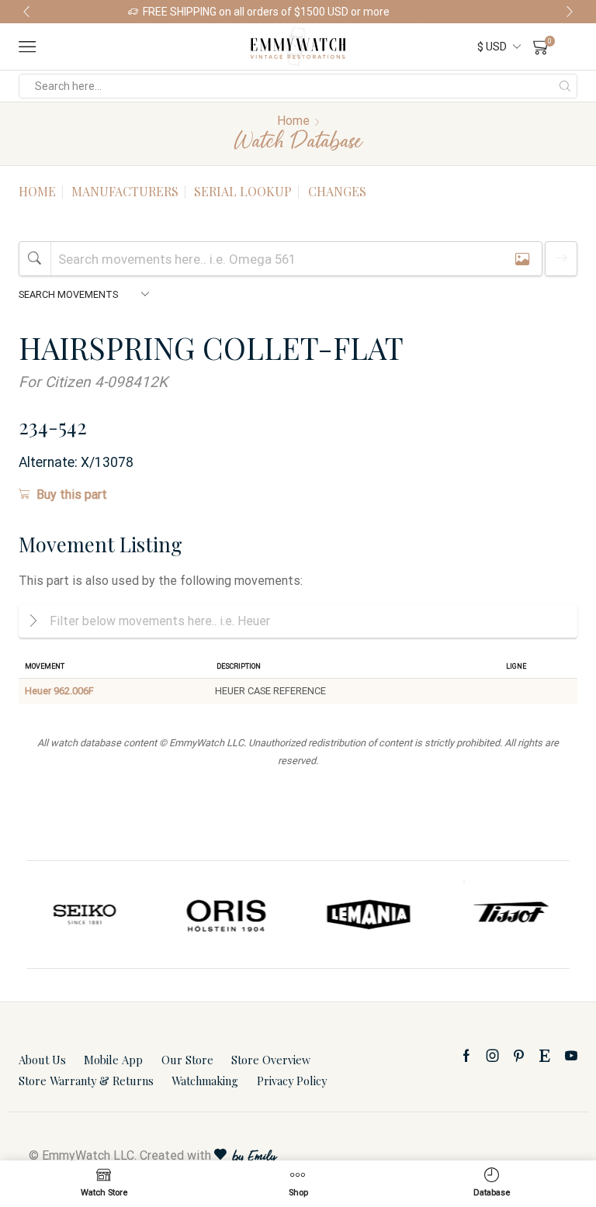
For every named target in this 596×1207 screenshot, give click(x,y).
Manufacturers (124, 191)
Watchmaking (205, 1080)
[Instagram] (493, 1056)
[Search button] (565, 86)
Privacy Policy (292, 1080)
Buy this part (71, 494)
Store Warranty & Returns (86, 1080)
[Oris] (101, 914)
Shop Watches (433, 11)
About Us (42, 1059)
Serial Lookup (243, 191)
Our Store (187, 1059)
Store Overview (270, 1059)
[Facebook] (466, 1056)
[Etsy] (545, 1056)
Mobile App (113, 1059)
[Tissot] (384, 914)
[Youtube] (571, 1056)
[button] (26, 11)
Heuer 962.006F (59, 691)
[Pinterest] (519, 1056)
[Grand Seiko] (525, 914)
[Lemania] (242, 914)
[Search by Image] (522, 258)
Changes (337, 191)
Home (293, 120)
